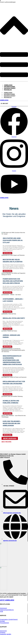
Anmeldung (8, 85)
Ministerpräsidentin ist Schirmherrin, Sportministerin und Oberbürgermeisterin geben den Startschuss (12, 360)
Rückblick (8, 90)
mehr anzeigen (9, 438)
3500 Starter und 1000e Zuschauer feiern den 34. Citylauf (13, 240)
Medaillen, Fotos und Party (14, 318)
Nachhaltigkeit (9, 88)
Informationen (9, 86)
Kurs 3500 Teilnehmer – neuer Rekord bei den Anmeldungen (12, 423)
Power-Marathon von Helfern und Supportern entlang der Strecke (13, 281)
